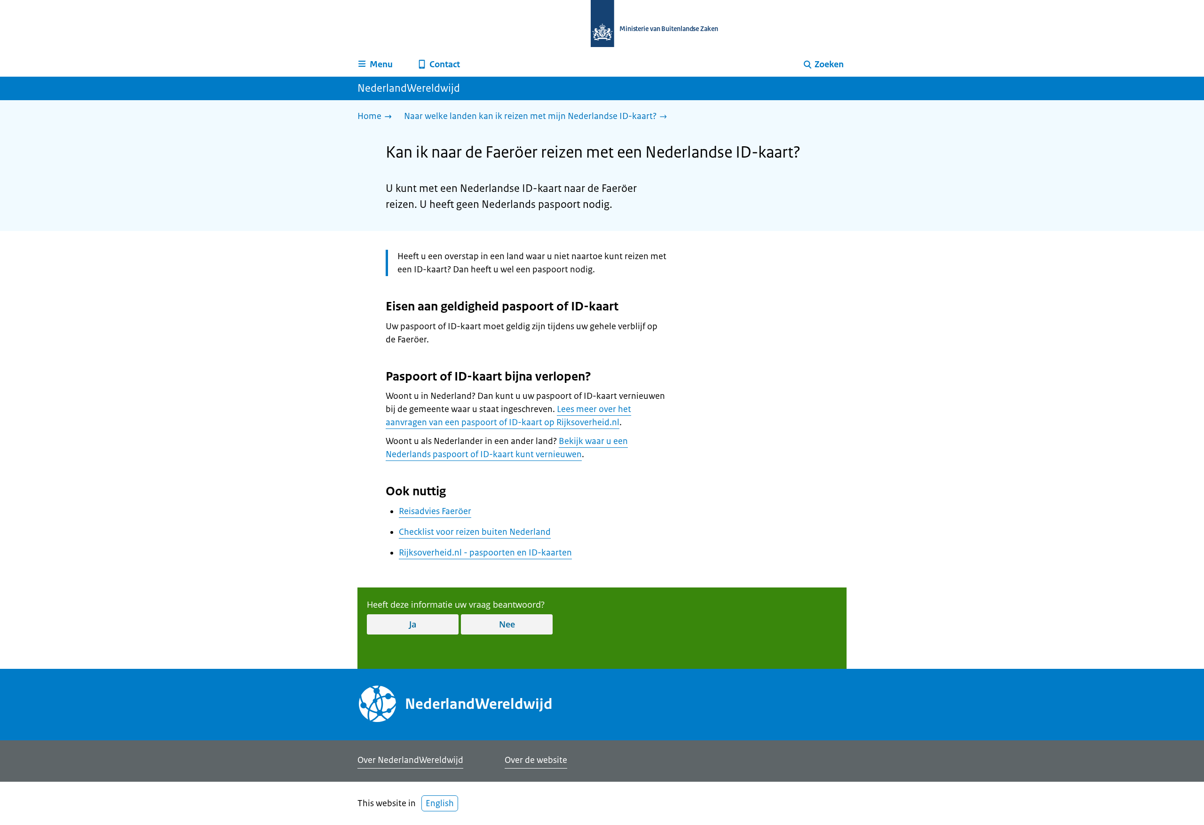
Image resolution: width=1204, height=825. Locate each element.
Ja (412, 624)
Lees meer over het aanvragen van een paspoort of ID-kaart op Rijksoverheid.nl (508, 416)
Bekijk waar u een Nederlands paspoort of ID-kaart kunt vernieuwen (507, 448)
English (440, 803)
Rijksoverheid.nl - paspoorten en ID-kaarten (485, 552)
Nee (507, 624)
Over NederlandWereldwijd (410, 760)
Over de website (536, 760)
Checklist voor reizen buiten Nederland (475, 532)
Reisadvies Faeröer (435, 511)
